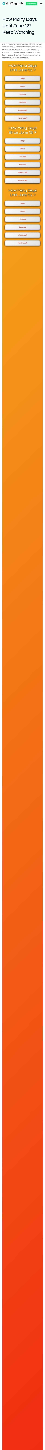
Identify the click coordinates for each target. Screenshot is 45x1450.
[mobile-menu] (41, 3)
